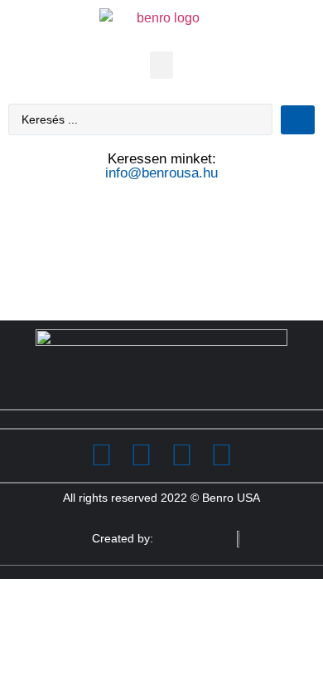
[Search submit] (298, 119)
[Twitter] (141, 456)
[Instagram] (182, 456)
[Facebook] (101, 456)
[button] (161, 65)
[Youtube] (221, 456)
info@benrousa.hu (161, 173)
